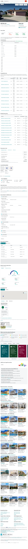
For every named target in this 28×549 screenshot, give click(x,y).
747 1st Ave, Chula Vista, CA (5, 94)
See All (2, 364)
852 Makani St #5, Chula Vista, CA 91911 (6, 132)
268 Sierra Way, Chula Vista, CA (5, 87)
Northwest (8, 24)
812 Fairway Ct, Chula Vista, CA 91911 (6, 125)
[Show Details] (26, 44)
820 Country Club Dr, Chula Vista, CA (6, 107)
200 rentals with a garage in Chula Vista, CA (7, 401)
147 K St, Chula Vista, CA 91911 (5, 137)
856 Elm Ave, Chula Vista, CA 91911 (5, 118)
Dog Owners (9, 343)
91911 (8, 190)
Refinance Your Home (23, 27)
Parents (14, 343)
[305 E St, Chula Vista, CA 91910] (13, 392)
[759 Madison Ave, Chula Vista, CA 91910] (13, 459)
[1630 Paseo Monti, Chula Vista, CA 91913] (5, 392)
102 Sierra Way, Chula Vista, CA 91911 (6, 139)
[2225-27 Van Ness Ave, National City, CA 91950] (5, 486)
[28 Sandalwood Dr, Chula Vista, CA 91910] (22, 486)
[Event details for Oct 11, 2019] (26, 247)
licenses (20, 529)
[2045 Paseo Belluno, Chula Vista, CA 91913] (22, 419)
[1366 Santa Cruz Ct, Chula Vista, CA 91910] (5, 459)
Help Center (15, 542)
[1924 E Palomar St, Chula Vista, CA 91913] (5, 406)
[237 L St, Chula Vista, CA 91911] (13, 499)
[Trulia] (1, 534)
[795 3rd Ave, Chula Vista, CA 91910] (5, 473)
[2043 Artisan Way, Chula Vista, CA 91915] (13, 406)
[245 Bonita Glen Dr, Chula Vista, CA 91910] (22, 473)
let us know (7, 540)
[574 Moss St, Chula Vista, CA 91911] (13, 446)
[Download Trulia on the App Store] (5, 534)
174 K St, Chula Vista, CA (4, 81)
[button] (26, 1)
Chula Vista (2, 375)
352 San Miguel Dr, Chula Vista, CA (5, 97)
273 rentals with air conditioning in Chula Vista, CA (8, 415)
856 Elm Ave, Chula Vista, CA (5, 84)
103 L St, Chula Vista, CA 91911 (5, 142)
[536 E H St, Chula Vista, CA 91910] (22, 446)
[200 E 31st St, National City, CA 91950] (13, 473)
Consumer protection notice (11, 531)
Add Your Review (14, 358)
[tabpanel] (14, 157)
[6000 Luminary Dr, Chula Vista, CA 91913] (22, 392)
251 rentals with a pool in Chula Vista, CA (6, 428)
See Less (2, 238)
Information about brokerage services (5, 531)
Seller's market (14, 275)
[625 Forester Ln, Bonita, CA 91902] (22, 459)
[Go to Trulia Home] (2, 1)
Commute (17, 343)
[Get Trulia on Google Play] (10, 534)
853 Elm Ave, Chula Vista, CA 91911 (5, 120)
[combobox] (15, 1)
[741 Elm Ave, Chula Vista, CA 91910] (5, 499)
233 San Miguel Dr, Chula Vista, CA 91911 (6, 144)
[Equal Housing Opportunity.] (8, 542)
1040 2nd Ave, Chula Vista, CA (5, 110)
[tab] (3, 243)
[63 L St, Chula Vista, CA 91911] (22, 499)
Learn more (2, 320)
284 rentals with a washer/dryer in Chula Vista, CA (8, 442)
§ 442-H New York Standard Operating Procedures (5, 530)
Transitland (10, 527)
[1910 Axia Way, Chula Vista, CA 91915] (22, 406)
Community (5, 343)
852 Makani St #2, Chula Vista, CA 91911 (6, 130)
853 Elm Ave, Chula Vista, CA (5, 100)
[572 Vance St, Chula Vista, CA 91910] (13, 486)
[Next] (26, 394)
